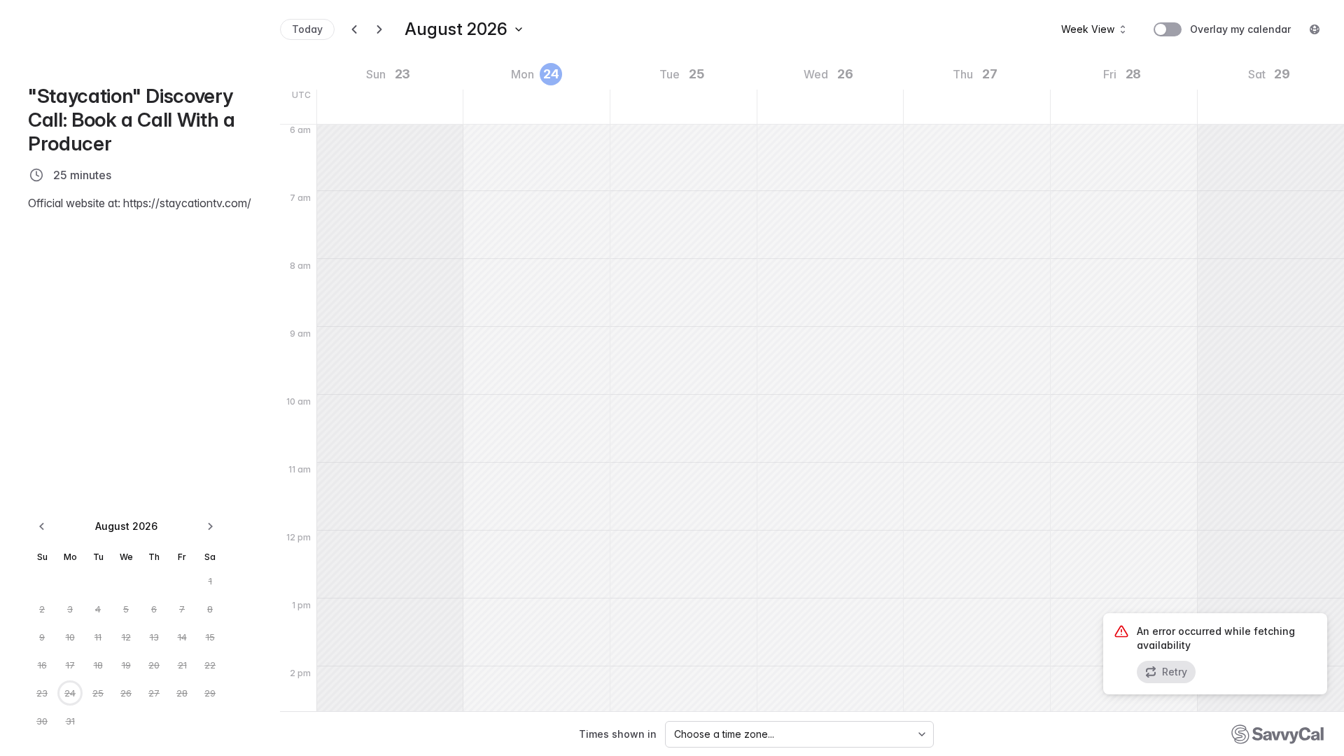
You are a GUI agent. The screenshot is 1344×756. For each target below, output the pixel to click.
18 (98, 665)
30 (42, 721)
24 (70, 693)
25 (98, 693)
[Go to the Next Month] (210, 526)
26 (126, 693)
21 (182, 665)
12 (126, 637)
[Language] (1314, 29)
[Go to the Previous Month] (42, 526)
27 (154, 693)
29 (210, 693)
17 (70, 665)
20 (154, 665)
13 (154, 637)
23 (42, 693)
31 (70, 721)
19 (126, 665)
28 (182, 693)
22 (210, 665)
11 (98, 637)
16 (42, 665)
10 (70, 637)
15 (210, 637)
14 (182, 637)
